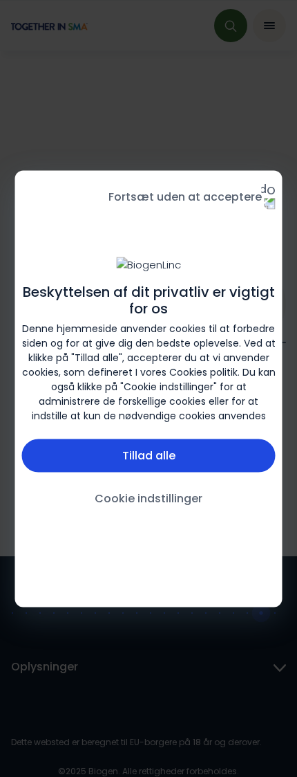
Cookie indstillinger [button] (148, 498)
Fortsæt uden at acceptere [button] (185, 196)
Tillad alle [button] (148, 456)
